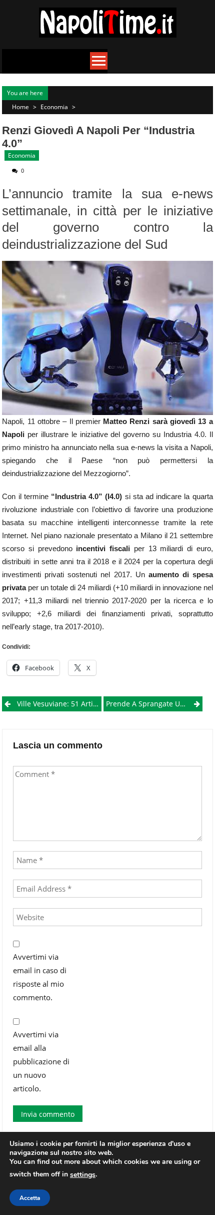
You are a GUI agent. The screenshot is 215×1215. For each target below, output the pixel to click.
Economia (54, 107)
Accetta (30, 1198)
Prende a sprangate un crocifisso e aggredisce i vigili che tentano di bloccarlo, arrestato (154, 703)
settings (83, 1174)
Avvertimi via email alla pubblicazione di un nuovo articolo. (41, 1061)
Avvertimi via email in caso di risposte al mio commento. (39, 977)
